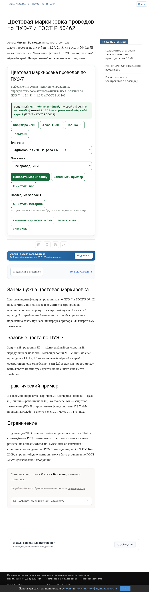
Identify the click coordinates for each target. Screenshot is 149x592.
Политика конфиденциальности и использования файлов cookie (42, 578)
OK (125, 588)
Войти (141, 4)
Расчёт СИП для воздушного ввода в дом (123, 67)
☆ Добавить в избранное (27, 271)
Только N (20, 134)
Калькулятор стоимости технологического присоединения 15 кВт (120, 54)
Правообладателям (91, 578)
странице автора (76, 488)
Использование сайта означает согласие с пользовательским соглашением (48, 574)
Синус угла (20, 228)
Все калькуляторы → (81, 271)
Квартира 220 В (24, 125)
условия (67, 588)
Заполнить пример (68, 177)
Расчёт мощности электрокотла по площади (121, 79)
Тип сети (17, 143)
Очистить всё (23, 186)
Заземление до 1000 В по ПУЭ (32, 220)
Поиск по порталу (43, 4)
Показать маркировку (30, 177)
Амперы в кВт (66, 220)
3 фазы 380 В (51, 125)
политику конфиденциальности (96, 588)
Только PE (74, 125)
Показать (18, 158)
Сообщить (125, 544)
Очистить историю (28, 204)
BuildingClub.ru (19, 4)
